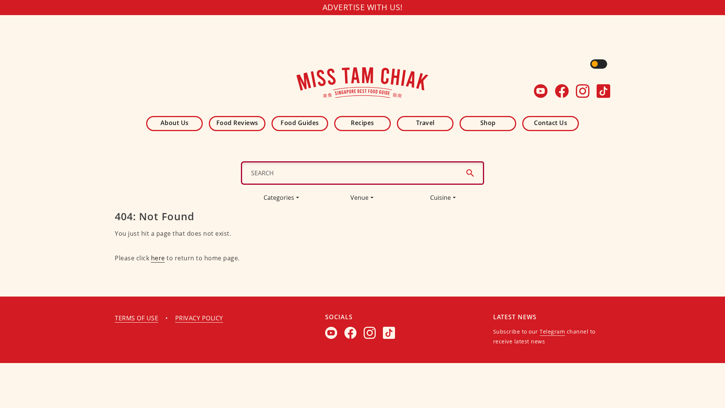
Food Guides (300, 123)
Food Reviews (237, 123)
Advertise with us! (362, 7)
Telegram (552, 331)
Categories (279, 197)
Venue (359, 197)
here (158, 258)
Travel (425, 123)
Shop (488, 123)
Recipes (362, 123)
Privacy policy (199, 318)
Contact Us (550, 123)
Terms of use (136, 318)
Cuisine (440, 197)
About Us (174, 123)
